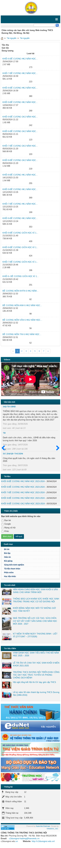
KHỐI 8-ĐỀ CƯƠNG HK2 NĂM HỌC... (20, 88)
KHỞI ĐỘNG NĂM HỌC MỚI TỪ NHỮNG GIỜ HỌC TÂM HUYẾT (34, 609)
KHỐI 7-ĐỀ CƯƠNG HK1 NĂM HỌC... (20, 204)
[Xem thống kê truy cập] (8, 827)
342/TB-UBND (9, 406)
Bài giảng (8, 561)
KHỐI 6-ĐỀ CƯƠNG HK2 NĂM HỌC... (20, 59)
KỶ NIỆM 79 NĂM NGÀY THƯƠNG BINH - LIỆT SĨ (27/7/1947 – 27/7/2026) (35, 635)
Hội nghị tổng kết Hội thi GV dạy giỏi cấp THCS (34, 682)
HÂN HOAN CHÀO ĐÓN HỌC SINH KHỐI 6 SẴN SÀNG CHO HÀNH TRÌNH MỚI (35, 590)
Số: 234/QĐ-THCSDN (13, 453)
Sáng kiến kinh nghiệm (14, 565)
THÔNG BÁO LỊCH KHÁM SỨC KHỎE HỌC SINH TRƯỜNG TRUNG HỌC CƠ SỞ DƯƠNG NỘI (36, 600)
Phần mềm (9, 572)
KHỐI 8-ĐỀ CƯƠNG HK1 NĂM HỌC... (20, 175)
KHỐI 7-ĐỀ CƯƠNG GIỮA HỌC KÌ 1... (20, 262)
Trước (5, 448)
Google (7, 524)
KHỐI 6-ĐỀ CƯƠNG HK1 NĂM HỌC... (20, 218)
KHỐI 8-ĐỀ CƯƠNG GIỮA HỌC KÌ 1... (20, 247)
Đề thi (6, 549)
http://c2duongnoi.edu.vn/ (43, 841)
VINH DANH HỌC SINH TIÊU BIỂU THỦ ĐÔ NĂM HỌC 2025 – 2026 (36, 654)
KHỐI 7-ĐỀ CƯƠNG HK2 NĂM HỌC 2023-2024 (23, 492)
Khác (6, 531)
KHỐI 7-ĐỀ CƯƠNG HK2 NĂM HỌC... (20, 73)
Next (55, 379)
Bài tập (7, 553)
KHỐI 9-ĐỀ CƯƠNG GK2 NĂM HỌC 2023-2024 (23, 503)
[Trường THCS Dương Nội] (30, 7)
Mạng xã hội (9, 527)
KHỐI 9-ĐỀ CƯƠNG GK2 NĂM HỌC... (20, 117)
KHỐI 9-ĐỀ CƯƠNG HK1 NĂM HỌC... (20, 189)
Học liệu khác (10, 576)
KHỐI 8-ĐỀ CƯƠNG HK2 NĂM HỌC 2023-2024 (23, 481)
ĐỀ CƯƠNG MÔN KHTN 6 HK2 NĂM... (20, 291)
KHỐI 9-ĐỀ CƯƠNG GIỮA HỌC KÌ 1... (20, 233)
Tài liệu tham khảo (12, 569)
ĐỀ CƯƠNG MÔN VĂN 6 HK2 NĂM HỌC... (22, 320)
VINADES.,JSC (52, 829)
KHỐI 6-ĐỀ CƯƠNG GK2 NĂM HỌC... (20, 131)
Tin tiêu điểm (10, 648)
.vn (16, 841)
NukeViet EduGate (43, 826)
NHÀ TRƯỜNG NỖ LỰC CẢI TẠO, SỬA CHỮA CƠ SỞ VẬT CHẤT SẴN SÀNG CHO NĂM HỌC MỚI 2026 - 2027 (35, 621)
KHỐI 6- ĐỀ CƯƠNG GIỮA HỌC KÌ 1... (21, 276)
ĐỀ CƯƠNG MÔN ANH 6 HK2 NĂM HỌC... (22, 305)
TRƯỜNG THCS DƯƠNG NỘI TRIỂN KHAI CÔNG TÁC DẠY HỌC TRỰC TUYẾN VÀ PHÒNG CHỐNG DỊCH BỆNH (36, 675)
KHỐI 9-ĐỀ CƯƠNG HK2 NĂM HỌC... (20, 102)
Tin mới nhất (9, 585)
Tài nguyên (11, 38)
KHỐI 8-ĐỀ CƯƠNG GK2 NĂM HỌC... (20, 160)
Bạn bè (7, 520)
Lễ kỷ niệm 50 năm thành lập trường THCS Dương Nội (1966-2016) (36, 693)
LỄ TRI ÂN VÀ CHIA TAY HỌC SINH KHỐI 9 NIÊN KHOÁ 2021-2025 (36, 664)
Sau (56, 448)
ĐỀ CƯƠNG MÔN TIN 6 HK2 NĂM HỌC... (22, 334)
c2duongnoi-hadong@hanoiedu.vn (24, 838)
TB (4, 433)
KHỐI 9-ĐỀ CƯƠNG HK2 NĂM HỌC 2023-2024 (23, 498)
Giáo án (7, 557)
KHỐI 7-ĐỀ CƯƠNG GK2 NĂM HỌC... (20, 146)
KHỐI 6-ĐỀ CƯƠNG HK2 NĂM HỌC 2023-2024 (23, 487)
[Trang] (2, 38)
